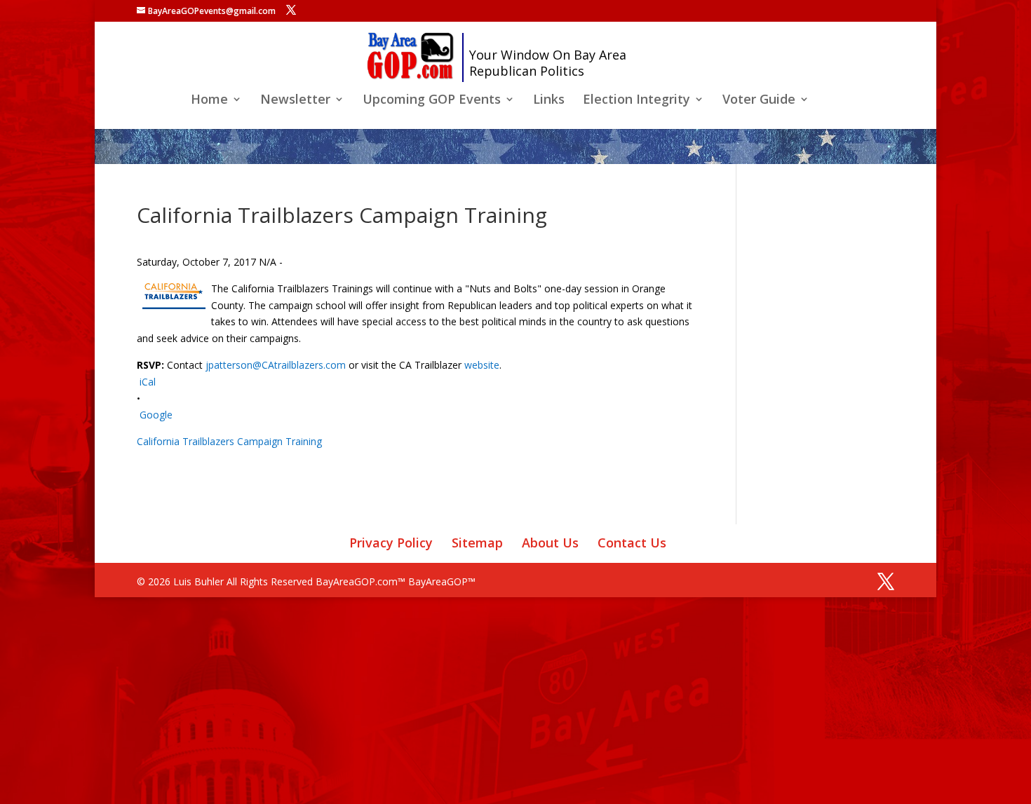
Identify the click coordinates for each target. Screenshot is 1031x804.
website (481, 365)
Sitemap (477, 542)
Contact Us (632, 542)
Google (156, 414)
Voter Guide (758, 100)
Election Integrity (636, 100)
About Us (550, 542)
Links (549, 100)
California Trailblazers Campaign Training (229, 441)
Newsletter (295, 100)
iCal (148, 381)
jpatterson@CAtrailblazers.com (275, 365)
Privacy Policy (391, 542)
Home (209, 100)
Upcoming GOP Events (432, 100)
